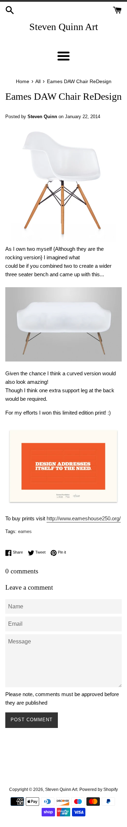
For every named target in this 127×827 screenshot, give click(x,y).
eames (25, 531)
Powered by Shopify (98, 789)
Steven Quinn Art (63, 26)
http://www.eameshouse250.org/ (84, 518)
